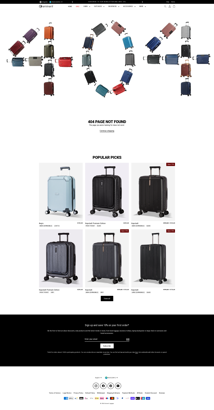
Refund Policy (90, 393)
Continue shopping (107, 131)
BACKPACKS (112, 6)
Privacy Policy (78, 393)
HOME (70, 6)
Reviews (162, 393)
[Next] (141, 2)
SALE (77, 6)
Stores (173, 2)
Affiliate (140, 393)
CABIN (85, 6)
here (136, 352)
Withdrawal (101, 393)
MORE (141, 6)
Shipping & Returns (113, 393)
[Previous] (72, 2)
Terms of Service (55, 393)
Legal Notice (67, 393)
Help (167, 2)
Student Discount (151, 393)
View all (107, 298)
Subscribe (107, 346)
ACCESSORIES (128, 6)
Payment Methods (128, 393)
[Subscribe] (127, 339)
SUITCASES (98, 6)
